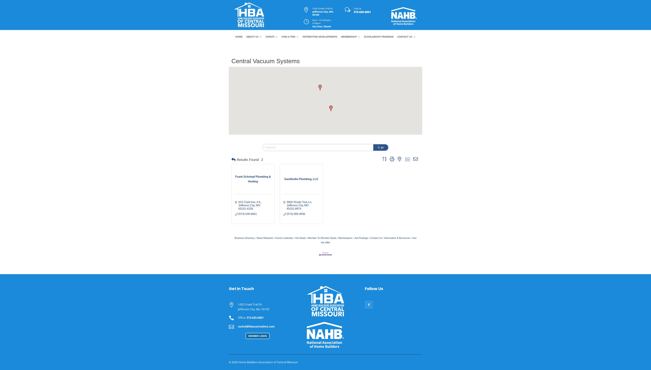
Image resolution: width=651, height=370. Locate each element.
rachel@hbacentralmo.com (256, 326)
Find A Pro (288, 37)
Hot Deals (300, 238)
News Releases (265, 238)
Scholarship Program (378, 37)
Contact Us (404, 37)
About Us (252, 37)
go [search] (382, 147)
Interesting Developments (319, 37)
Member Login (257, 335)
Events (270, 37)
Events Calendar (284, 238)
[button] (331, 108)
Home (239, 37)
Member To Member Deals (322, 238)
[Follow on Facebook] (369, 305)
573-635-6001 (362, 12)
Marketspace (345, 238)
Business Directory (245, 238)
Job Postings (361, 238)
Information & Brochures (397, 238)
